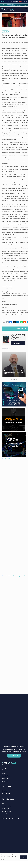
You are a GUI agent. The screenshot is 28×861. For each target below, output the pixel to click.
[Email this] (7, 322)
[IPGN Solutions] (14, 5)
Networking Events (6, 811)
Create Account (6, 793)
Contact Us (4, 814)
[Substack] (18, 818)
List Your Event (5, 808)
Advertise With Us (6, 806)
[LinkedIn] (6, 818)
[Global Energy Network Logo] (7, 9)
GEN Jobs (4, 791)
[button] (26, 9)
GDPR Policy (5, 781)
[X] (15, 818)
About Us (4, 773)
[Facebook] (3, 818)
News (3, 803)
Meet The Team (6, 776)
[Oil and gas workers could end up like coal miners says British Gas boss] (14, 364)
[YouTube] (9, 818)
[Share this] (10, 322)
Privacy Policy (5, 778)
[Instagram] (12, 818)
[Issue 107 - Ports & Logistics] (6, 339)
